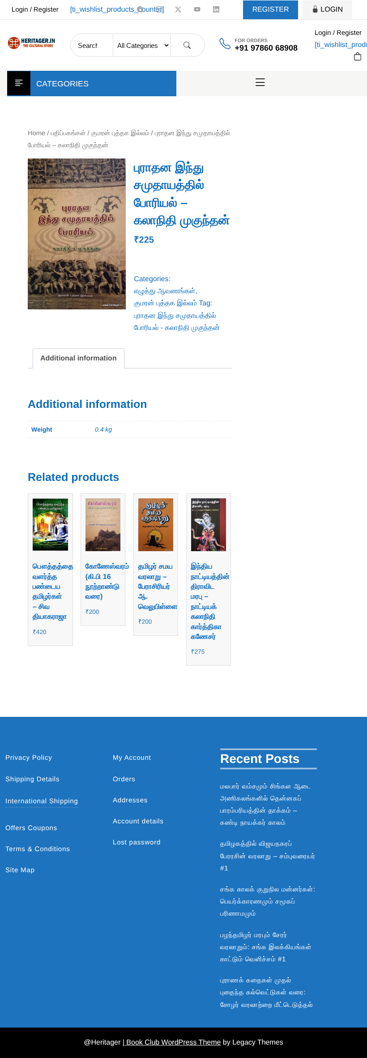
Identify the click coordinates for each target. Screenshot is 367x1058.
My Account (132, 758)
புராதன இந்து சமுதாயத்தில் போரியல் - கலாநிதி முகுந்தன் (177, 322)
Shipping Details (32, 779)
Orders (124, 779)
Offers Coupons (31, 828)
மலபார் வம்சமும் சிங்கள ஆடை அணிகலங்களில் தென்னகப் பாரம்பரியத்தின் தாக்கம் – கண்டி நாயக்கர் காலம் (266, 805)
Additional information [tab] (78, 358)
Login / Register (35, 9)
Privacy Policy (28, 758)
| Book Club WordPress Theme (172, 1042)
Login (331, 9)
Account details (138, 821)
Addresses (130, 800)
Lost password (137, 842)
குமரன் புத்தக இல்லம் (120, 133)
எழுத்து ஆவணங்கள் (164, 291)
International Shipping (41, 801)
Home (36, 133)
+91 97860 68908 (266, 47)
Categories (62, 83)
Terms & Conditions (37, 849)
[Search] (187, 45)
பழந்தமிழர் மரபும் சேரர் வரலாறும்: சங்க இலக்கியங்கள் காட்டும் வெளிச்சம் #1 (266, 947)
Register (270, 9)
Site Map (20, 870)
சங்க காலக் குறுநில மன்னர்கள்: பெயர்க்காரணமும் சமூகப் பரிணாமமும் (268, 901)
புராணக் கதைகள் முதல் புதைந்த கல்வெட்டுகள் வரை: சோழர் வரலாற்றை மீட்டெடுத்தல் (266, 992)
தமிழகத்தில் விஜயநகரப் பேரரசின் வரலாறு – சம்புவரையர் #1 (268, 856)
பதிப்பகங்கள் (68, 133)
